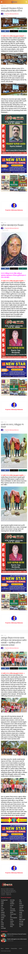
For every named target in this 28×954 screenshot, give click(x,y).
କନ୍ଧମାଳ (2, 908)
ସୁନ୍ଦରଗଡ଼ (21, 922)
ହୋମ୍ (20, 926)
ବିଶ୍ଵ (20, 900)
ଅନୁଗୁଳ (2, 901)
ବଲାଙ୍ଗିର (12, 921)
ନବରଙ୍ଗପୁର (12, 908)
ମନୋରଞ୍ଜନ (21, 905)
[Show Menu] (1, 2)
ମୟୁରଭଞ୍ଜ (21, 907)
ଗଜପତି (2, 924)
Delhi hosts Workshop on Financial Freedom (16, 934)
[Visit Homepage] (14, 2)
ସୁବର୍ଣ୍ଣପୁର (21, 924)
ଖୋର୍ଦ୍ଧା (2, 922)
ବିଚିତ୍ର (11, 926)
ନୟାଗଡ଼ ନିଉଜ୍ (12, 910)
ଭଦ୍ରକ (20, 903)
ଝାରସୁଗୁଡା (12, 901)
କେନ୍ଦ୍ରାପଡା (3, 915)
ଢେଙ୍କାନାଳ (12, 903)
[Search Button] (26, 2)
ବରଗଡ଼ (11, 919)
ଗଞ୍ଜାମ (2, 926)
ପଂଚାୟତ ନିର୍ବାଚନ (13, 914)
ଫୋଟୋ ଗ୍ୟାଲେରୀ (13, 917)
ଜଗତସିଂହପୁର (3, 928)
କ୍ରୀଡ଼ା (2, 919)
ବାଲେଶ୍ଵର (12, 924)
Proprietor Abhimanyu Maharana (12, 13)
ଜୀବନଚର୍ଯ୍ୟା (12, 900)
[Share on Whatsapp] (23, 31)
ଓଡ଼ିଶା (5, 5)
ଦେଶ (11, 907)
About (2, 948)
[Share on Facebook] (5, 31)
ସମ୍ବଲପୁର (21, 921)
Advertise (7, 948)
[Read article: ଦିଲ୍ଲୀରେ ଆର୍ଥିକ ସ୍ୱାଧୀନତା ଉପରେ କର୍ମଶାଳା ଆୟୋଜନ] (3, 940)
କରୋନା (2, 910)
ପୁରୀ (11, 915)
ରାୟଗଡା (20, 915)
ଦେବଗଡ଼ (11, 905)
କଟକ (2, 907)
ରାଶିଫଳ (20, 917)
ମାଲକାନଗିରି (21, 910)
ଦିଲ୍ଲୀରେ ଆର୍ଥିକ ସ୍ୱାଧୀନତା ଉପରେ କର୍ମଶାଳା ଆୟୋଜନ (17, 939)
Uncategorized (4, 900)
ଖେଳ (2, 921)
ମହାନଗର (21, 908)
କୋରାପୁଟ (2, 917)
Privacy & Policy (14, 948)
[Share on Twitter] (14, 31)
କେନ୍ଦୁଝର (3, 914)
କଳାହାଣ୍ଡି (2, 912)
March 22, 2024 (5, 15)
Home (2, 5)
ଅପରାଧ (5, 422)
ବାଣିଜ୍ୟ (11, 922)
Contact (20, 948)
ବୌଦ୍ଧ (20, 901)
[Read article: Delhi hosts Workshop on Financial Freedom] (3, 935)
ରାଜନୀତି (20, 914)
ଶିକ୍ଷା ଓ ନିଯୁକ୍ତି (22, 919)
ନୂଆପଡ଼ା (11, 912)
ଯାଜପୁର (20, 912)
